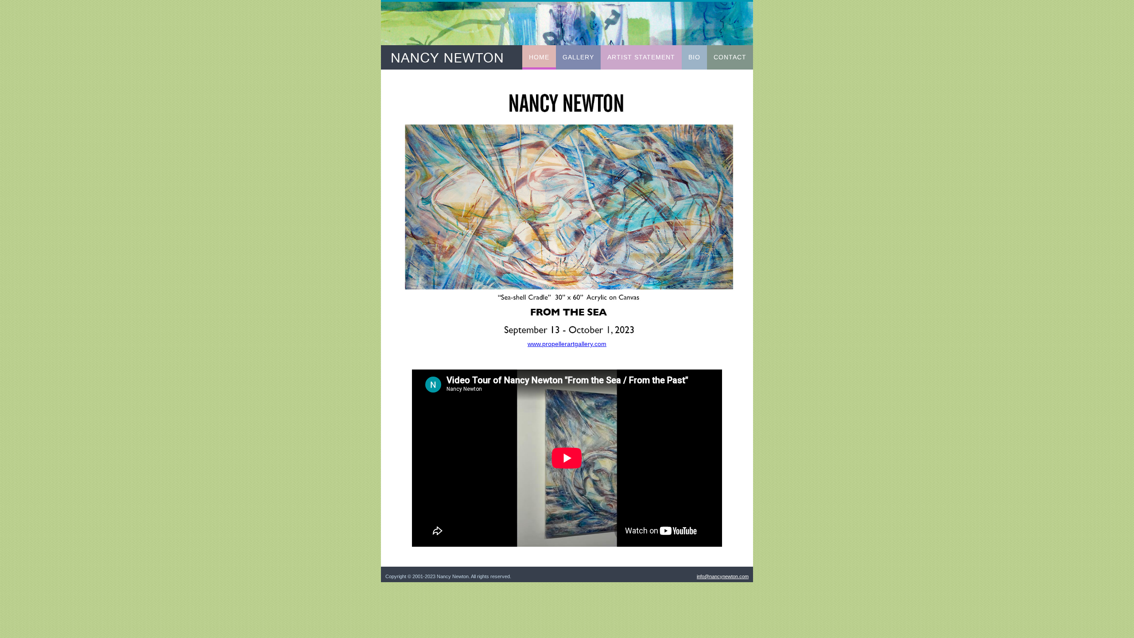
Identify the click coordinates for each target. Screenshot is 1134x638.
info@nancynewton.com (723, 576)
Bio (694, 57)
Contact (730, 57)
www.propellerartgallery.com (567, 343)
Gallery (578, 57)
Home (539, 57)
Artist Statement (641, 57)
